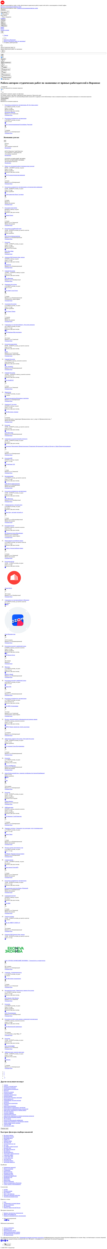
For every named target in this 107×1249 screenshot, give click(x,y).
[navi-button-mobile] (2, 32)
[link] (3, 24)
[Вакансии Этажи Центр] (55, 577)
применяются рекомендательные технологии (32, 1237)
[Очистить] (3, 51)
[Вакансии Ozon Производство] (55, 620)
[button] (2, 27)
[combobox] (8, 47)
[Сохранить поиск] (2, 55)
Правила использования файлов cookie (27, 8)
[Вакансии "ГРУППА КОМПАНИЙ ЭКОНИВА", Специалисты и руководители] (55, 950)
